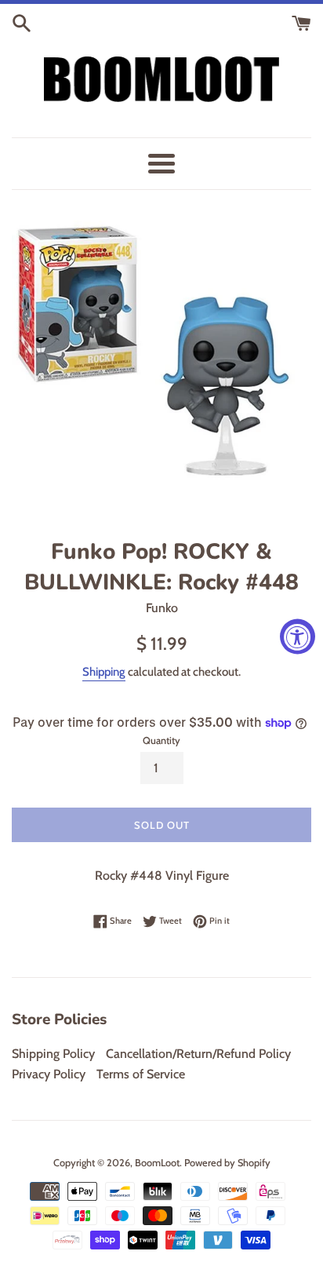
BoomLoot (157, 1163)
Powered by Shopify (227, 1163)
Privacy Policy (48, 1074)
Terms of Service (140, 1074)
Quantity (161, 740)
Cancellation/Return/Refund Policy (198, 1053)
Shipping (103, 672)
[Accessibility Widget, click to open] (297, 637)
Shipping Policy (53, 1053)
